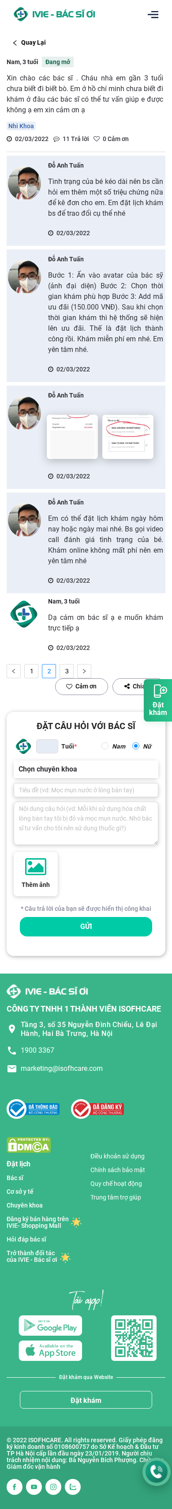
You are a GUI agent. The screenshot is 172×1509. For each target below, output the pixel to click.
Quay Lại (33, 42)
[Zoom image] (72, 437)
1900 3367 (37, 1050)
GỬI (86, 926)
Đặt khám (86, 1400)
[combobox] (19, 769)
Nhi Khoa (21, 126)
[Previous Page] (14, 671)
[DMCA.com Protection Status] (29, 1144)
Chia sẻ (143, 686)
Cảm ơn (86, 686)
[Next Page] (84, 671)
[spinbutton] (47, 746)
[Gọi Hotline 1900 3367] (156, 1472)
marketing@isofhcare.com (62, 1068)
